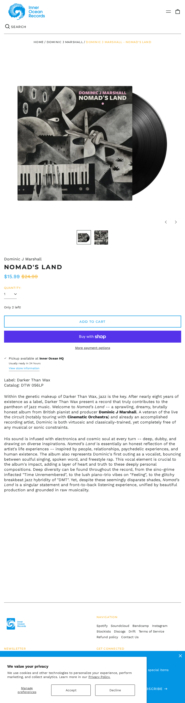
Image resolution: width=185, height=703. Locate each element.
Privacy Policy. (99, 677)
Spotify (102, 626)
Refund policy (107, 637)
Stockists (104, 631)
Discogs (119, 631)
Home (39, 42)
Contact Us (130, 637)
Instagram (159, 626)
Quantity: (13, 287)
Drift (132, 631)
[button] (177, 11)
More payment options (92, 348)
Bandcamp (140, 626)
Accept (71, 690)
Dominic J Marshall (65, 42)
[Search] (7, 27)
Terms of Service (151, 631)
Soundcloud (120, 626)
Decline (115, 690)
